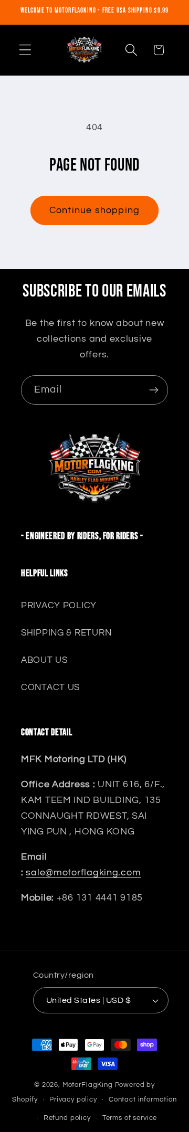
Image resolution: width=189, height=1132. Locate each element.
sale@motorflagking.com (83, 872)
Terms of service (129, 1118)
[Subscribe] (153, 390)
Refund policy (67, 1118)
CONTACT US (50, 687)
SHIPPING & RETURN (66, 633)
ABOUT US (44, 660)
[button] (25, 50)
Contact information (143, 1099)
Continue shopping (94, 210)
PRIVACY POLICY (59, 605)
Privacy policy (73, 1099)
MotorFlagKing (87, 1084)
